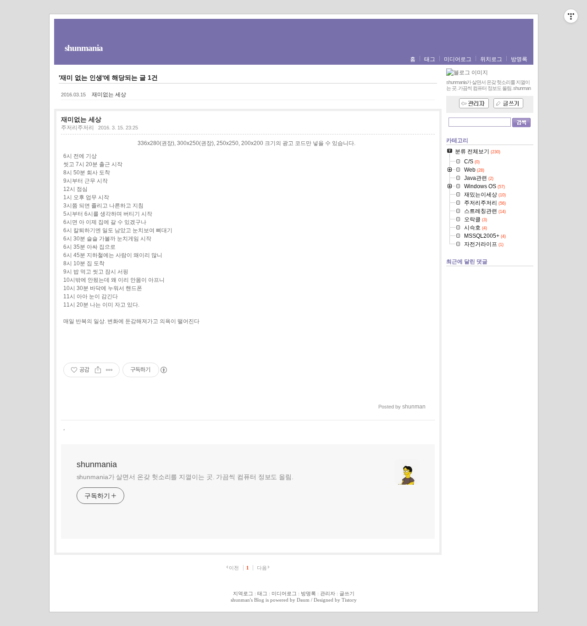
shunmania (84, 48)
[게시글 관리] (109, 370)
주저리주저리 (77, 127)
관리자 (327, 593)
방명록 (519, 59)
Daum (303, 600)
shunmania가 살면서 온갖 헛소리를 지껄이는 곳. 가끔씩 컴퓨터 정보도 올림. (185, 477)
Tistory (349, 600)
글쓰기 (346, 593)
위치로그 (491, 59)
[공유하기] (98, 370)
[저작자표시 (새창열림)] (163, 370)
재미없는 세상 (109, 94)
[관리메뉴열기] (571, 16)
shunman (240, 600)
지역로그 (243, 593)
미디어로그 (457, 59)
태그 (429, 59)
